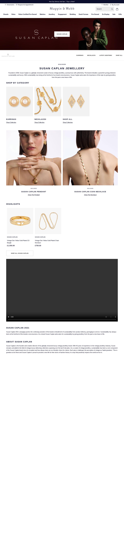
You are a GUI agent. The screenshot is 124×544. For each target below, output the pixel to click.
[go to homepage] (62, 9)
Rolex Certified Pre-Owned (28, 14)
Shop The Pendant (34, 195)
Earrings (79, 55)
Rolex (13, 14)
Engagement (62, 14)
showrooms (10, 5)
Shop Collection (11, 122)
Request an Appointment (25, 5)
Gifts (120, 14)
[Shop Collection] (19, 116)
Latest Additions (105, 55)
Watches (42, 14)
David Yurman (83, 14)
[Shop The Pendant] (33, 185)
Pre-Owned (95, 14)
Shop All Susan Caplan (19, 253)
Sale (113, 14)
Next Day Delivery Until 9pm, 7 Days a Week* (62, 1)
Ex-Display (105, 14)
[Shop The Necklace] (90, 185)
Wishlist (105, 5)
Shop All (119, 55)
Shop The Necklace (90, 195)
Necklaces (91, 55)
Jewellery (52, 14)
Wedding (73, 14)
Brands (5, 14)
